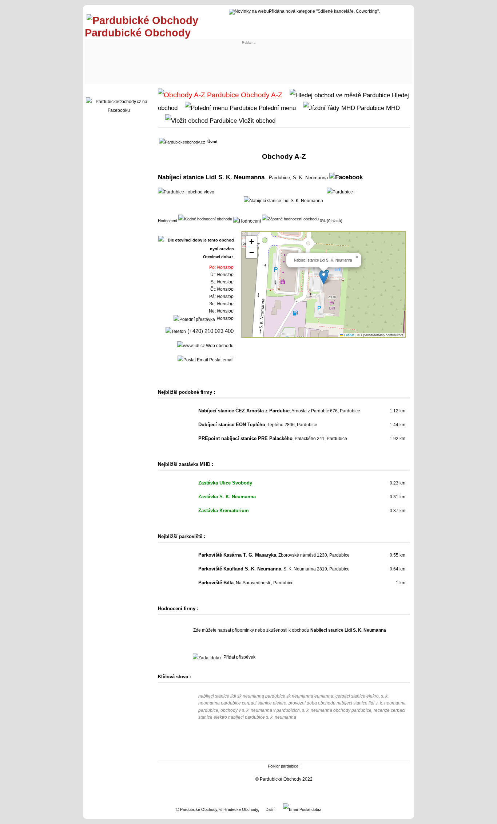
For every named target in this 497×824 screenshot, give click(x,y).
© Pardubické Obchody (196, 809)
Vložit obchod (256, 120)
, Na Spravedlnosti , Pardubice (246, 582)
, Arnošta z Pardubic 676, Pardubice (279, 410)
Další (270, 809)
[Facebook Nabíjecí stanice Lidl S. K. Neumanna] (346, 177)
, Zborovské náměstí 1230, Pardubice (274, 555)
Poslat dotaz (309, 809)
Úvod (212, 142)
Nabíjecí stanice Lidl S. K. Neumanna (211, 177)
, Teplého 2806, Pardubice (257, 424)
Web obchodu (219, 345)
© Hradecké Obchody (238, 809)
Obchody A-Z (260, 95)
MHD (392, 107)
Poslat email (221, 359)
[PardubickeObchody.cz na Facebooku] (118, 110)
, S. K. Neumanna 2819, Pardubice (274, 569)
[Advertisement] (221, 60)
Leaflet (348, 335)
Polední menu (276, 107)
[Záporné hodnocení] (290, 218)
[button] (323, 277)
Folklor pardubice (283, 766)
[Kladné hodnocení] (205, 218)
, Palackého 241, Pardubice (272, 438)
